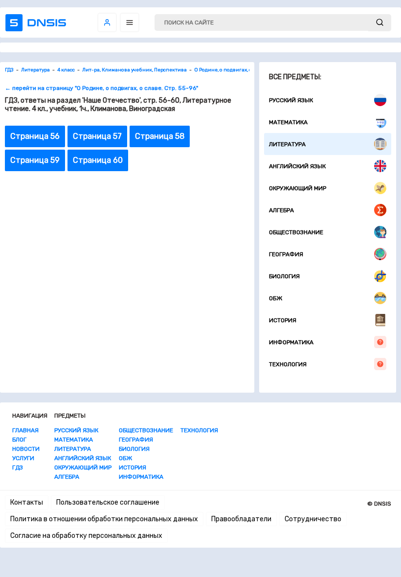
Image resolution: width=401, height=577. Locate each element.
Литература (287, 144)
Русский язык (291, 100)
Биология (284, 276)
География (286, 254)
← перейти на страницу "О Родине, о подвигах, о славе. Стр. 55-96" (101, 88)
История (282, 320)
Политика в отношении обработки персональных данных (104, 519)
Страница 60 (98, 160)
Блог (19, 439)
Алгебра (281, 210)
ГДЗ (17, 467)
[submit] (379, 22)
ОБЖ (275, 298)
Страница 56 (35, 136)
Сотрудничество (313, 519)
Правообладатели (241, 519)
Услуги (23, 458)
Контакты (26, 502)
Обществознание (296, 232)
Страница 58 (159, 136)
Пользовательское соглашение (107, 502)
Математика (288, 122)
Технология (288, 364)
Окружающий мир (297, 188)
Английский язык (297, 166)
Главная (25, 430)
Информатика (291, 342)
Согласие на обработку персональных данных (86, 536)
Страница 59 (35, 160)
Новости (26, 448)
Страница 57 (97, 136)
